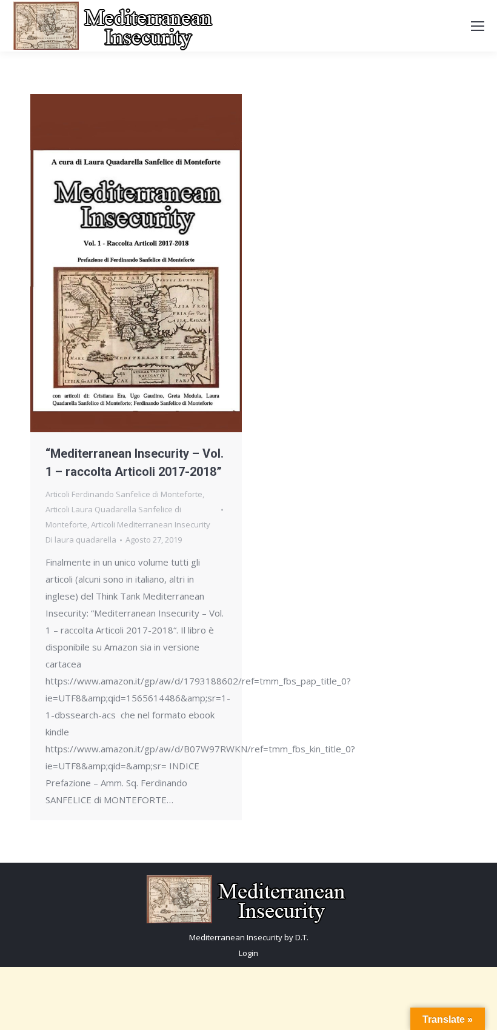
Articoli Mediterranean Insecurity (150, 524)
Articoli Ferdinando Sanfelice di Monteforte (123, 494)
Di (80, 539)
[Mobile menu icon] (477, 26)
